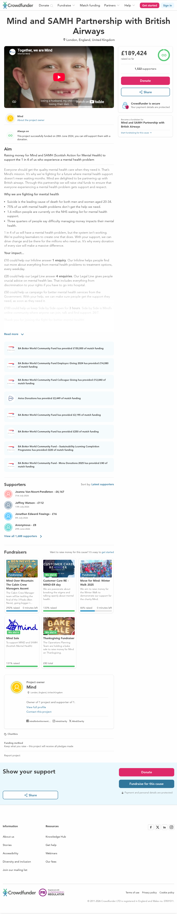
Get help (51, 845)
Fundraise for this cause (146, 784)
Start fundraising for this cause (135, 132)
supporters (145, 68)
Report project (12, 755)
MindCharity (78, 721)
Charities (13, 733)
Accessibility (10, 853)
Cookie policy (167, 892)
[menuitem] (66, 5)
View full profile (36, 707)
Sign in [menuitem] (167, 5)
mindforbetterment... (40, 721)
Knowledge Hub (56, 836)
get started (108, 552)
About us (8, 836)
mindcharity (61, 721)
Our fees (51, 861)
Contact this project (39, 711)
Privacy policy (149, 892)
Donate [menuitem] (44, 5)
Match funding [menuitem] (90, 5)
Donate (145, 81)
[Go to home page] (18, 5)
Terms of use (132, 892)
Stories (7, 845)
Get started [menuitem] (149, 5)
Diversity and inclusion (17, 861)
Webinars (51, 853)
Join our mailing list (15, 870)
